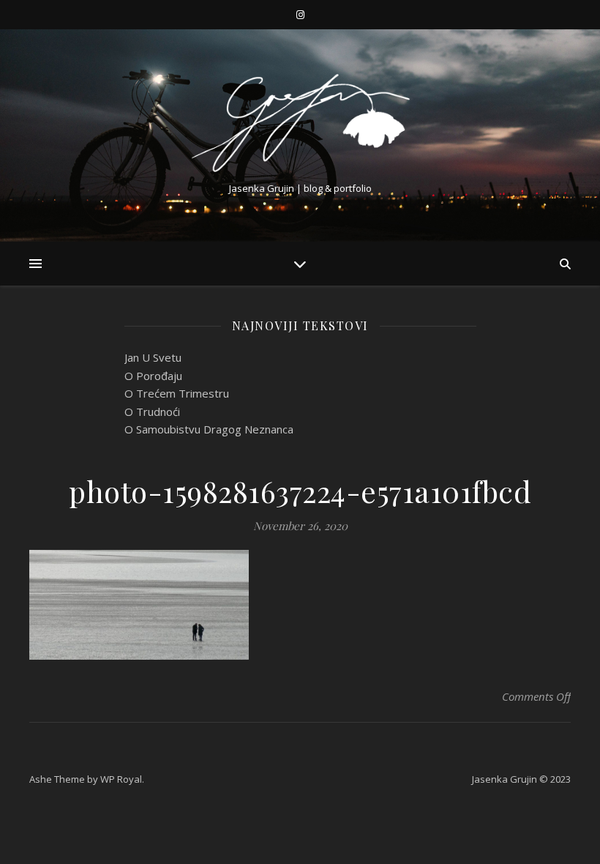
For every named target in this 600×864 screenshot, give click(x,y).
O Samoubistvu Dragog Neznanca (208, 429)
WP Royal (121, 779)
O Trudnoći (152, 411)
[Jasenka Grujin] (300, 123)
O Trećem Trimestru (176, 393)
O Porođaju (153, 375)
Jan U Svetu (152, 357)
